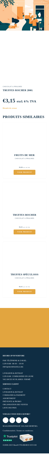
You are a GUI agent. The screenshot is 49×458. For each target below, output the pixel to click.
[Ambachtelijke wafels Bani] (26, 438)
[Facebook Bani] (12, 420)
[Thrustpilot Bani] (10, 438)
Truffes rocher (24, 215)
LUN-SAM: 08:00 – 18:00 (13, 364)
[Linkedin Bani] (25, 420)
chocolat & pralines (12, 86)
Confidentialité (9, 431)
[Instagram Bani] (19, 420)
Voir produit (24, 172)
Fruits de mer (24, 155)
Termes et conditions (24, 431)
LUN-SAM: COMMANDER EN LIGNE (18, 376)
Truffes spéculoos (25, 274)
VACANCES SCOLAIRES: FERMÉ (16, 379)
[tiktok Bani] (5, 420)
